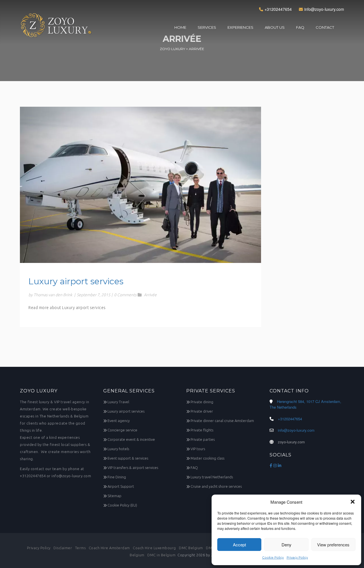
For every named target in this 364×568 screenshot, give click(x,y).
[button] (352, 502)
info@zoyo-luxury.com (324, 9)
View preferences (333, 545)
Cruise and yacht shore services (216, 486)
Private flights (202, 430)
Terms (80, 548)
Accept (239, 545)
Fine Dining (116, 477)
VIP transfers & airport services (132, 468)
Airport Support (120, 486)
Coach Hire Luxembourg (154, 548)
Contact (325, 27)
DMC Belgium (191, 548)
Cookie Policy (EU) (122, 505)
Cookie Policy (273, 557)
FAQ (300, 27)
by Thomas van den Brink (50, 295)
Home (180, 27)
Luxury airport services (75, 281)
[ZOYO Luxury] (56, 28)
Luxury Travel (118, 402)
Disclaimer (62, 548)
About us (275, 27)
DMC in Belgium (161, 555)
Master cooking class (207, 458)
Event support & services (127, 458)
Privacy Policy (297, 557)
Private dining (202, 402)
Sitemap (114, 496)
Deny (286, 545)
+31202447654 (278, 9)
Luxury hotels (118, 449)
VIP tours (198, 449)
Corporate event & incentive (131, 439)
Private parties (203, 439)
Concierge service (122, 430)
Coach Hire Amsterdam (109, 548)
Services (207, 27)
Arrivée (150, 295)
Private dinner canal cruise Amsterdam (222, 421)
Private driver (202, 411)
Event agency (118, 421)
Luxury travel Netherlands (212, 477)
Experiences (240, 27)
